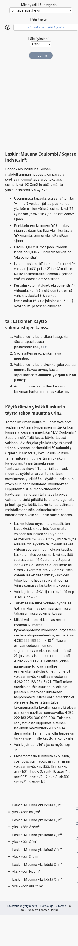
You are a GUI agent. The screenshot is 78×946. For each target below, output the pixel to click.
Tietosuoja (46, 906)
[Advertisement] (39, 105)
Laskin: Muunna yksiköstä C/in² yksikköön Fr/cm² (37, 868)
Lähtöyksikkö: (39, 39)
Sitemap (61, 906)
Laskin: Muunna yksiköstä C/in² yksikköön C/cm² (37, 853)
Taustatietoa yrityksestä (22, 906)
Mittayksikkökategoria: (39, 5)
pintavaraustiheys (28, 347)
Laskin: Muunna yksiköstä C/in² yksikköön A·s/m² (37, 823)
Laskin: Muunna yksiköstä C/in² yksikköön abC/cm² (37, 883)
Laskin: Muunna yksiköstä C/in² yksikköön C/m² (37, 838)
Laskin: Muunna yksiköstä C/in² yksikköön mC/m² (37, 808)
